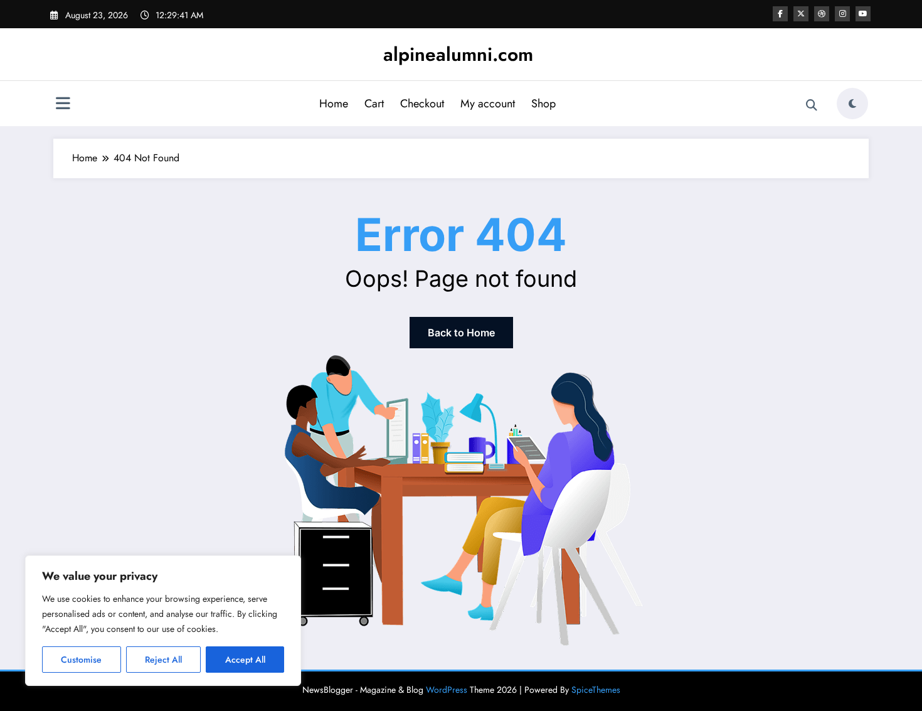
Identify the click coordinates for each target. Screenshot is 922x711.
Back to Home (461, 332)
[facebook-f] (780, 13)
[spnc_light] (852, 103)
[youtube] (863, 13)
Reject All (163, 659)
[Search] (811, 105)
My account (487, 103)
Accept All (245, 659)
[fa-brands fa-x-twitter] (800, 13)
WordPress (446, 689)
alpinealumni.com (458, 54)
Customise (81, 659)
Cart (374, 103)
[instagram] (842, 13)
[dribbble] (821, 13)
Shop (543, 103)
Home (333, 103)
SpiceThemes (595, 689)
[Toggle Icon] (62, 104)
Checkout (422, 103)
